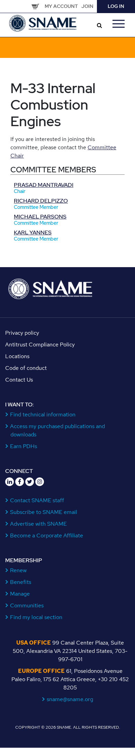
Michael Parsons (40, 216)
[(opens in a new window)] (9, 481)
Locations (17, 356)
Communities (27, 605)
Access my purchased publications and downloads (57, 430)
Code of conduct (26, 368)
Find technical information (42, 414)
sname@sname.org (70, 699)
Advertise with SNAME (38, 523)
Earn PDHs (23, 446)
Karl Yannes (33, 232)
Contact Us (19, 379)
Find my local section (36, 617)
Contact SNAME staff (37, 500)
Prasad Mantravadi (43, 185)
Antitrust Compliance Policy (40, 344)
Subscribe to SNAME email (43, 512)
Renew (18, 570)
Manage (20, 593)
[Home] (43, 22)
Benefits (20, 582)
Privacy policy (22, 332)
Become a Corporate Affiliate (46, 535)
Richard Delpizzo (41, 200)
